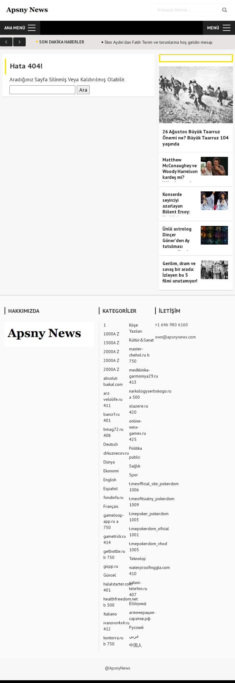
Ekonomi (111, 471)
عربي (134, 636)
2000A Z (111, 351)
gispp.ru (110, 566)
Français (110, 506)
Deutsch (110, 444)
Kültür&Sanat (141, 340)
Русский (136, 627)
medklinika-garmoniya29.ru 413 (143, 376)
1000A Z (111, 334)
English (109, 479)
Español (110, 488)
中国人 (135, 645)
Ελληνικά (137, 603)
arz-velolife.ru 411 (112, 399)
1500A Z (111, 342)
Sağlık (134, 466)
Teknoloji (137, 558)
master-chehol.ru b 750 (139, 355)
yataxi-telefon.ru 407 (138, 588)
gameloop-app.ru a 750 (113, 521)
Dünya (109, 462)
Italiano (110, 614)
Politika (135, 448)
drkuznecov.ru (116, 453)
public (134, 457)
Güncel (109, 575)
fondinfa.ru (113, 497)
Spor (133, 475)
